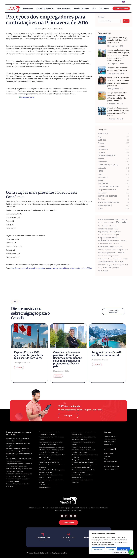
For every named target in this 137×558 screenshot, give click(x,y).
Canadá (121, 222)
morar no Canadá (106, 246)
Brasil (99, 223)
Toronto (125, 259)
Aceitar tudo (124, 549)
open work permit (110, 250)
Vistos (100, 268)
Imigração (103, 240)
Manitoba (123, 240)
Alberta (100, 219)
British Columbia (108, 223)
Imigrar (116, 235)
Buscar (126, 21)
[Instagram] (66, 516)
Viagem (109, 265)
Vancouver (101, 265)
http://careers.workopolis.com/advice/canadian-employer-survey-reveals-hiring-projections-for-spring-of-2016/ (51, 268)
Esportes (115, 226)
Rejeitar (111, 549)
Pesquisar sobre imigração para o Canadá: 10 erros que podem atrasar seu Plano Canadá (118, 112)
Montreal (116, 243)
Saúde (110, 259)
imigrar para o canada (108, 237)
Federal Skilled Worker (105, 235)
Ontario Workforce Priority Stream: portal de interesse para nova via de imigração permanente (118, 82)
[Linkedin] (71, 516)
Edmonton (105, 226)
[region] (111, 542)
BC (127, 219)
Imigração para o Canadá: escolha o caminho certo (117, 69)
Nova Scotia (118, 247)
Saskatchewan (102, 259)
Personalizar (98, 549)
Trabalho (121, 262)
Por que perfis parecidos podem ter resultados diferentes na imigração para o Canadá (117, 97)
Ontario (100, 250)
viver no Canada (111, 267)
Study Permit (117, 259)
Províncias (121, 253)
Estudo (117, 229)
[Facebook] (62, 516)
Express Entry (115, 232)
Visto (127, 265)
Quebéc (100, 256)
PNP (126, 250)
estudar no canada (105, 229)
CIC (99, 226)
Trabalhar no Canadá (107, 261)
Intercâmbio (114, 241)
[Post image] (102, 40)
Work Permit (103, 271)
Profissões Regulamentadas (107, 253)
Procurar (101, 17)
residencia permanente (111, 256)
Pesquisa (121, 250)
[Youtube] (75, 516)
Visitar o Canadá (118, 265)
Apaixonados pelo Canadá (114, 219)
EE (110, 226)
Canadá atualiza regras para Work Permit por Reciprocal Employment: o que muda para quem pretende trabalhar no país (118, 55)
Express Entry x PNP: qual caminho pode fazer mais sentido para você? (117, 40)
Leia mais (19, 367)
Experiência (103, 232)
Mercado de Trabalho (105, 244)
